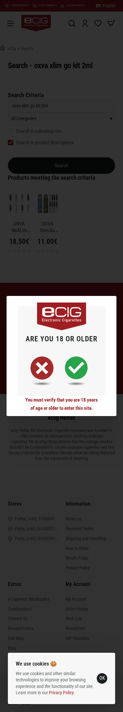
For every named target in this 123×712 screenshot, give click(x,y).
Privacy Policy (61, 692)
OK (102, 678)
